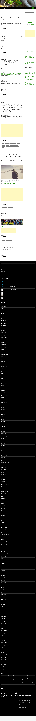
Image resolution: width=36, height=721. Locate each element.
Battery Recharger (4, 315)
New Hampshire (3, 465)
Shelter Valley (3, 537)
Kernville (2, 431)
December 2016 (3, 657)
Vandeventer (3, 575)
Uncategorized (3, 35)
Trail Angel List (4, 8)
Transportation (3, 568)
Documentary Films (4, 366)
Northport (2, 477)
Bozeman (2, 330)
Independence (3, 421)
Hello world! (7, 247)
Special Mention (10, 207)
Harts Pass (2, 400)
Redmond (2, 505)
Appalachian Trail (12, 286)
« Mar (2, 685)
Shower (22, 693)
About (11, 294)
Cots (2, 356)
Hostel (5, 692)
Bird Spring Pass (3, 327)
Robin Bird (3, 517)
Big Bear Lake (3, 325)
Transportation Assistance (14, 146)
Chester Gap (3, 344)
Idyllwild (2, 419)
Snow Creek (3, 546)
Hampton (2, 397)
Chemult (2, 340)
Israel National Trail (4, 424)
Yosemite (2, 102)
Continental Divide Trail (4, 354)
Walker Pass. (24, 695)
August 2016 (3, 659)
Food (2, 385)
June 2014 (2, 669)
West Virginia (3, 592)
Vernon (2, 578)
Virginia (2, 580)
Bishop (2, 328)
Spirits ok (2, 554)
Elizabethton (3, 373)
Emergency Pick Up (4, 376)
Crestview (2, 359)
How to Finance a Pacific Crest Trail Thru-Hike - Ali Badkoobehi (29, 83)
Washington (3, 585)
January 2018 (3, 640)
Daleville (2, 361)
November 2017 (3, 642)
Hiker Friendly (3, 402)
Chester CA (3, 342)
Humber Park (3, 409)
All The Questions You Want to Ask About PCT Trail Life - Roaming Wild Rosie (29, 76)
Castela (2, 339)
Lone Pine (2, 443)
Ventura (2, 577)
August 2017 (3, 645)
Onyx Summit (3, 479)
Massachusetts (3, 452)
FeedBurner (32, 24)
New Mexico (3, 469)
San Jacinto (3, 529)
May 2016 (2, 662)
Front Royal (3, 390)
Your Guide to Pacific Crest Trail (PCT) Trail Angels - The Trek (29, 80)
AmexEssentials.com (4, 162)
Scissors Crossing (3, 532)
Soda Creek (3, 549)
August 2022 (3, 618)
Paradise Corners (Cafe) (4, 491)
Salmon (2, 522)
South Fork (3, 551)
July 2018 (2, 635)
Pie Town (2, 496)
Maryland (2, 450)
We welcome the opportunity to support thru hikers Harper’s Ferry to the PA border (29, 52)
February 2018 (3, 638)
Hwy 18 (2, 414)
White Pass (2, 696)
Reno (12, 101)
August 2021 (3, 621)
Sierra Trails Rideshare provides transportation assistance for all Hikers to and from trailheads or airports (11, 107)
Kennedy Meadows (4, 429)
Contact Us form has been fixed (10, 18)
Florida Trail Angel (13, 289)
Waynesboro (3, 590)
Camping (2, 335)
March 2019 (3, 628)
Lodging (2, 441)
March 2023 (3, 616)
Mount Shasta (3, 460)
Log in (2, 269)
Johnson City (3, 426)
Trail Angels (3, 565)
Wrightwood (3, 604)
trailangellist (27, 69)
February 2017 (3, 654)
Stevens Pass (3, 556)
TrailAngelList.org (10, 161)
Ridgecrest (2, 513)
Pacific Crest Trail (8, 101)
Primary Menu (35, 8)
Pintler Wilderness (4, 500)
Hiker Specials (3, 404)
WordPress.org (3, 274)
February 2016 (3, 664)
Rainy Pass (2, 503)
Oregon (11, 297)
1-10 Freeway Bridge (4, 304)
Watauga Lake (3, 587)
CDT (22, 690)
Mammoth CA (3, 101)
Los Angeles (3, 445)
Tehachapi (15, 101)
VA (18, 695)
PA (31, 692)
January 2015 (3, 666)
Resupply (2, 508)
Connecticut (3, 351)
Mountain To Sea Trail (4, 462)
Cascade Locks (3, 337)
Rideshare (3, 146)
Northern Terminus (4, 476)
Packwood (2, 486)
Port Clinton (3, 501)
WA (22, 695)
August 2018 (3, 633)
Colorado (2, 349)
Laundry (2, 440)
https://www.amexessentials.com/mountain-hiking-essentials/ (11, 73)
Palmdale (2, 489)
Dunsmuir (2, 371)
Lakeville (3, 352)
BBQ (2, 316)
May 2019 (2, 626)
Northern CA (3, 474)
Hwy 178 (2, 412)
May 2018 (2, 637)
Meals (24, 692)
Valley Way (3, 573)
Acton (2, 308)
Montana (2, 457)
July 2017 (2, 647)
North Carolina (3, 472)
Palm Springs (3, 488)
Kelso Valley (3, 428)
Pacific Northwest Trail (4, 484)
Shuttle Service (3, 541)
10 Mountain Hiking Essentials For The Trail (11, 155)
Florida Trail (3, 383)
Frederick (2, 388)
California (2, 332)
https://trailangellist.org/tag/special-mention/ (8, 74)
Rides (2, 510)
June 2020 (2, 625)
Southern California (4, 553)
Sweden (2, 558)
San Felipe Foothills (4, 527)
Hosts (2, 407)
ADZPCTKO (5, 215)
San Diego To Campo (4, 525)
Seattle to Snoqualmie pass (5, 534)
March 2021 (3, 623)
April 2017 (3, 652)
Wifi (2, 597)
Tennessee (2, 563)
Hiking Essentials (4, 207)
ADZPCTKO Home (4, 226)
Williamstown (3, 601)
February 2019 (3, 630)
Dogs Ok (2, 368)
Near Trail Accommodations (5, 464)
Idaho (2, 417)
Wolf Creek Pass (3, 602)
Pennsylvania (3, 493)
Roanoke (2, 515)
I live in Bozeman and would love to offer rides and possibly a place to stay (29, 57)
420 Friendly (3, 306)
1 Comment (9, 249)
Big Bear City (3, 323)
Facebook (2, 378)
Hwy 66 (2, 416)
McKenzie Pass (3, 453)
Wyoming (2, 606)
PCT (9, 693)
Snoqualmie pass (3, 544)
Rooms (2, 520)
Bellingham (3, 320)
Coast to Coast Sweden (4, 347)
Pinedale (2, 498)
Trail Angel (4, 695)
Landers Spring (3, 436)
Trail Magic (3, 566)
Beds (2, 318)
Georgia (2, 392)
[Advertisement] (12, 130)
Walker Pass (3, 582)
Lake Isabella (3, 433)
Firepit (2, 380)
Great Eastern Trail (4, 395)
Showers (2, 539)
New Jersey (3, 467)
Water (2, 589)
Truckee (2, 570)
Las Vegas (2, 438)
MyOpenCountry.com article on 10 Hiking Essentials (10, 62)
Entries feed (3, 271)
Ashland (2, 313)
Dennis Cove (3, 364)
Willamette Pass (3, 599)
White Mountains (3, 594)
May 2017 (2, 650)
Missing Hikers (3, 455)
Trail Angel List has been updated (11, 38)
